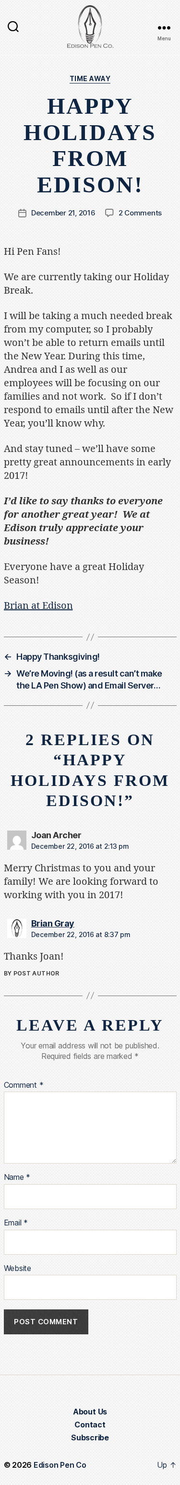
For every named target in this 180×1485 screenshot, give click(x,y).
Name (17, 1177)
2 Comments (140, 212)
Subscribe (90, 1437)
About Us (90, 1411)
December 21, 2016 (63, 212)
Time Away (90, 78)
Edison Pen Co (60, 1465)
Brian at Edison (38, 606)
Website (17, 1268)
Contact (89, 1424)
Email (16, 1223)
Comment (24, 1085)
